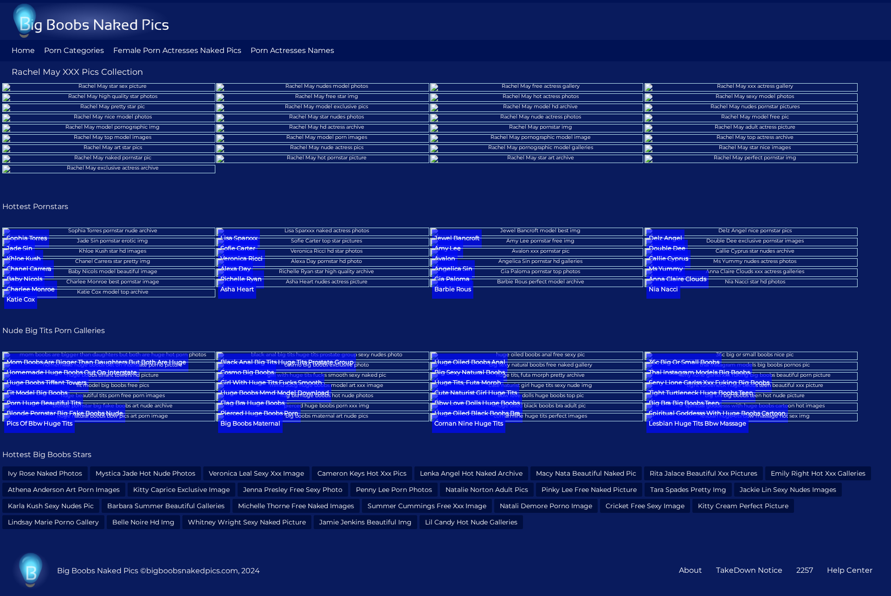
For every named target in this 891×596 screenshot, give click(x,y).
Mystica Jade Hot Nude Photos (145, 473)
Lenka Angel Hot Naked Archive (471, 473)
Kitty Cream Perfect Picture (743, 506)
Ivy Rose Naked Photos (45, 473)
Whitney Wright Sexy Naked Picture (247, 522)
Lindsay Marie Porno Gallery (53, 522)
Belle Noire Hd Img (143, 522)
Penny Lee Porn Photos (394, 489)
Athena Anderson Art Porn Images (64, 489)
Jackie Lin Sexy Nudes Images (788, 489)
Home (23, 50)
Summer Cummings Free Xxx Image (427, 506)
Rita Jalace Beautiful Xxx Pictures (703, 473)
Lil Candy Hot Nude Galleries (471, 522)
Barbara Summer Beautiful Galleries (166, 506)
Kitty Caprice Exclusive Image (181, 489)
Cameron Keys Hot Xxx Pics (362, 473)
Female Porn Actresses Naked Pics (177, 50)
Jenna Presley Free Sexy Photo (292, 489)
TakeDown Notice (749, 570)
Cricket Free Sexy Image (645, 506)
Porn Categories (74, 50)
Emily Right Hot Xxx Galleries (818, 473)
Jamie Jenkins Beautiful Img (365, 522)
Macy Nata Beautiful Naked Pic (586, 473)
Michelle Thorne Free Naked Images (296, 506)
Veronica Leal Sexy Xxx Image (256, 473)
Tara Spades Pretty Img (688, 489)
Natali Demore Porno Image (546, 506)
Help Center (849, 570)
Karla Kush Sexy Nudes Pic (51, 506)
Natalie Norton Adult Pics (487, 489)
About (690, 570)
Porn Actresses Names (292, 50)
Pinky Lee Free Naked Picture (589, 489)
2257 (804, 570)
